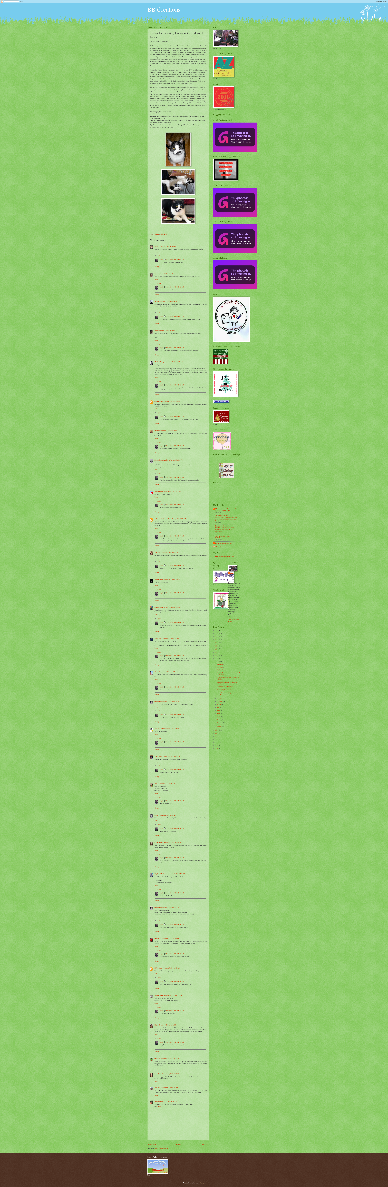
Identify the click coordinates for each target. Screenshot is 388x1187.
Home (178, 1144)
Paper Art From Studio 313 (223, 543)
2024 (217, 637)
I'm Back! (217, 538)
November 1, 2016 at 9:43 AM (168, 431)
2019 (217, 652)
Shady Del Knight (159, 362)
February (220, 723)
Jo (155, 274)
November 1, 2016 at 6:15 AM (167, 246)
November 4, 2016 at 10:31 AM (175, 504)
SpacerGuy (157, 939)
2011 (217, 742)
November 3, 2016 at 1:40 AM (171, 968)
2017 (217, 658)
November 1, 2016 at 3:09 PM (172, 580)
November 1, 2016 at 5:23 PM (172, 607)
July (218, 707)
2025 (217, 633)
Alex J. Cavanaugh (160, 460)
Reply (156, 252)
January (219, 726)
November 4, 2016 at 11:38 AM (175, 924)
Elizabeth (157, 1088)
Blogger (202, 1183)
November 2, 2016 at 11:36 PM (170, 939)
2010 (217, 745)
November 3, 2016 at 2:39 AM (173, 995)
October (219, 698)
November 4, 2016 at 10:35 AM (175, 687)
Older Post (205, 1144)
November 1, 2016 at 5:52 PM (171, 638)
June (218, 711)
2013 (217, 736)
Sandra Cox (158, 701)
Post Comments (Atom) (162, 1148)
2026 (217, 630)
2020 (217, 649)
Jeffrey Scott (158, 638)
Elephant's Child (159, 995)
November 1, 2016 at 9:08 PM (171, 756)
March (219, 720)
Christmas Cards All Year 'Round (225, 509)
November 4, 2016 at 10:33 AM (175, 622)
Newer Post (152, 1144)
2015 (217, 730)
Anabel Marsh (158, 607)
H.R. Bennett (158, 968)
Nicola (156, 815)
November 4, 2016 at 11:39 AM (175, 981)
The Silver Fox (158, 580)
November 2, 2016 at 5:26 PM (170, 907)
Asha (159, 1106)
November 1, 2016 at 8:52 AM (174, 362)
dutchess (157, 431)
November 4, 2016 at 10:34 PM (172, 1058)
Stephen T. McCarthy (160, 874)
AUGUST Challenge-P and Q (223, 510)
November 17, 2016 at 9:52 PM (169, 1088)
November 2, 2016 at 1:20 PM (172, 842)
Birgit (161, 259)
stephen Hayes (158, 401)
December (220, 664)
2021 (217, 646)
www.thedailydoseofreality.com (224, 557)
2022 (217, 643)
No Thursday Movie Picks (224, 690)
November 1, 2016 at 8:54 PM (172, 729)
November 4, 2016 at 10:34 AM (175, 656)
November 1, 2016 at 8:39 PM (170, 701)
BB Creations (164, 9)
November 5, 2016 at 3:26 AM (170, 1074)
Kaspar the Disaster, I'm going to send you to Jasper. (228, 693)
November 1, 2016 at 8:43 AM (166, 331)
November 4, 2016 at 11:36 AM (175, 801)
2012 (217, 739)
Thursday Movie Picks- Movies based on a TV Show (228, 678)
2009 (217, 748)
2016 (217, 661)
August (219, 704)
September (220, 701)
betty (156, 331)
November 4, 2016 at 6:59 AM (167, 1025)
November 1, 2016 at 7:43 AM (165, 274)
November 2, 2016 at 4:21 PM (176, 874)
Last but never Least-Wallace (225, 687)
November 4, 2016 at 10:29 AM (175, 385)
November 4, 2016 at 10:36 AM (175, 742)
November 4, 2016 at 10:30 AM (175, 446)
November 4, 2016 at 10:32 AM (175, 565)
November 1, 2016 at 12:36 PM (177, 519)
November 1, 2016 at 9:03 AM (171, 401)
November (220, 667)
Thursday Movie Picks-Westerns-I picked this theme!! (228, 673)
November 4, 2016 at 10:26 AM (175, 259)
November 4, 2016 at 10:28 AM (175, 348)
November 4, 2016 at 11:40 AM (175, 1042)
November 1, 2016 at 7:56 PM (167, 672)
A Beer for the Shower (161, 519)
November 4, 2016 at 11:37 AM (175, 858)
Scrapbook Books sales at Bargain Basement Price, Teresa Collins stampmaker (224, 529)
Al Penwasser (158, 756)
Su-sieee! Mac (158, 1058)
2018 (217, 655)
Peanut (156, 1101)
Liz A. (156, 672)
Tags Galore (220, 670)
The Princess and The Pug (223, 536)
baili (155, 784)
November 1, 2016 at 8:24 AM (168, 301)
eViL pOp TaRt (159, 729)
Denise (156, 246)
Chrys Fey (157, 552)
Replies (159, 256)
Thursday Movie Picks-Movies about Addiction (227, 683)
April (218, 717)
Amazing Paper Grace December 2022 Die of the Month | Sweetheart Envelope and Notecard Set (226, 519)
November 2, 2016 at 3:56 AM (167, 815)
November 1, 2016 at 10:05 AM (172, 491)
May (218, 714)
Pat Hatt (157, 301)
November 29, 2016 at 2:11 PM (168, 1101)
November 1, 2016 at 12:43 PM (170, 552)
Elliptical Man (158, 491)
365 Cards (218, 546)
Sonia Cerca (158, 1074)
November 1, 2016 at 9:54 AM (174, 460)
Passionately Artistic (221, 526)
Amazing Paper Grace (222, 516)
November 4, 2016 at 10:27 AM (175, 287)
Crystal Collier (158, 843)
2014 (217, 733)
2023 (217, 640)
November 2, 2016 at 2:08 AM (166, 784)
